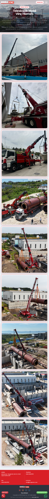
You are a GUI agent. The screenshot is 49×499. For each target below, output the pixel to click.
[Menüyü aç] (46, 2)
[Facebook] (26, 490)
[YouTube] (20, 490)
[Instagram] (23, 490)
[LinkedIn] (29, 490)
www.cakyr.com (35, 497)
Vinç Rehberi (24, 493)
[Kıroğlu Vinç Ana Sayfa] (7, 2)
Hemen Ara (40, 2)
